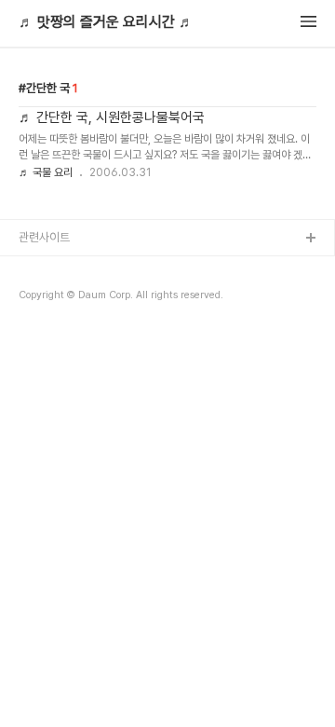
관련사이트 (44, 237)
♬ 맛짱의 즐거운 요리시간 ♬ (106, 22)
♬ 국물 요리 (46, 172)
